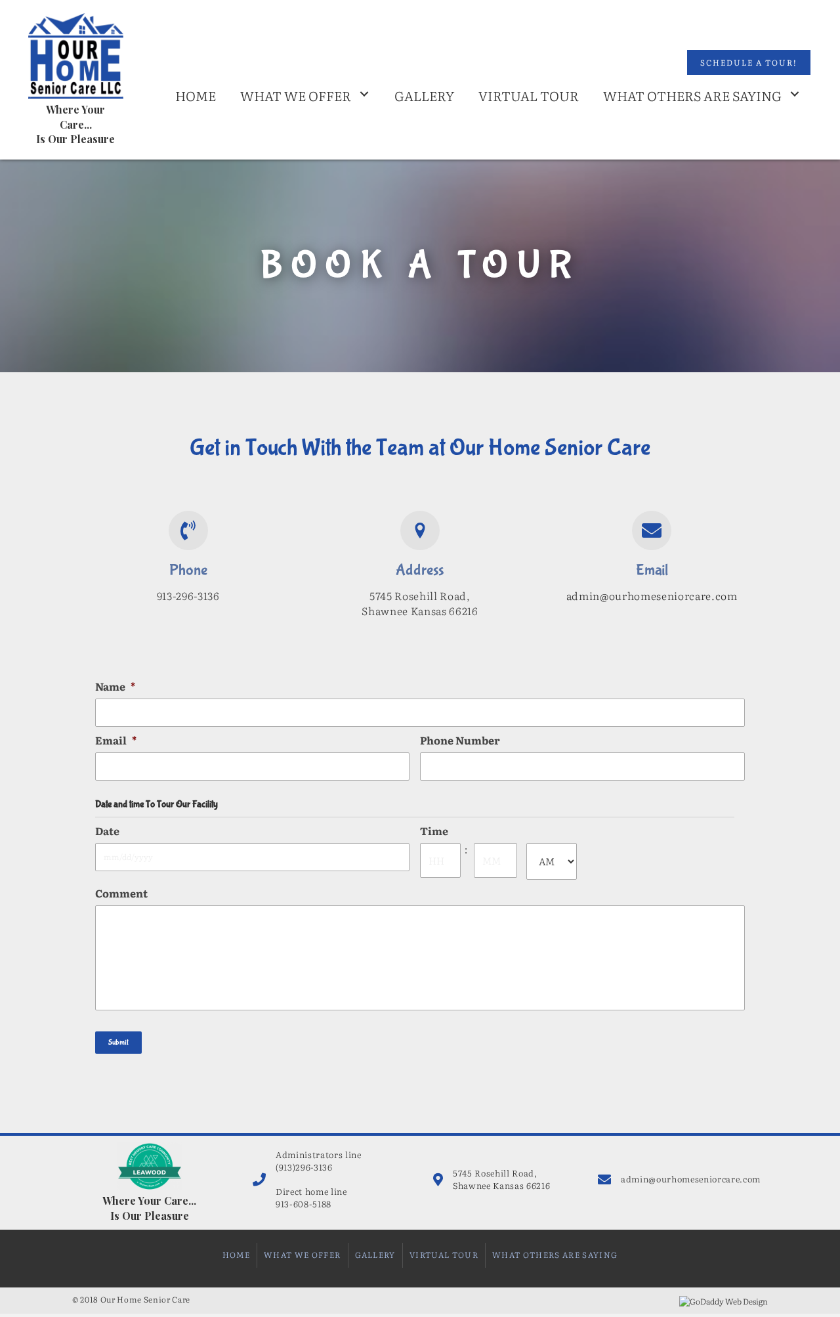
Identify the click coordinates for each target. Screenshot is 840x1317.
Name (115, 686)
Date (107, 831)
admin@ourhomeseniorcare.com (652, 595)
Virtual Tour (444, 1255)
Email (115, 740)
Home (236, 1255)
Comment (121, 893)
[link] (195, 93)
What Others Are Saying (555, 1255)
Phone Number (460, 740)
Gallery (375, 1255)
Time (434, 831)
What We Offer (302, 1255)
